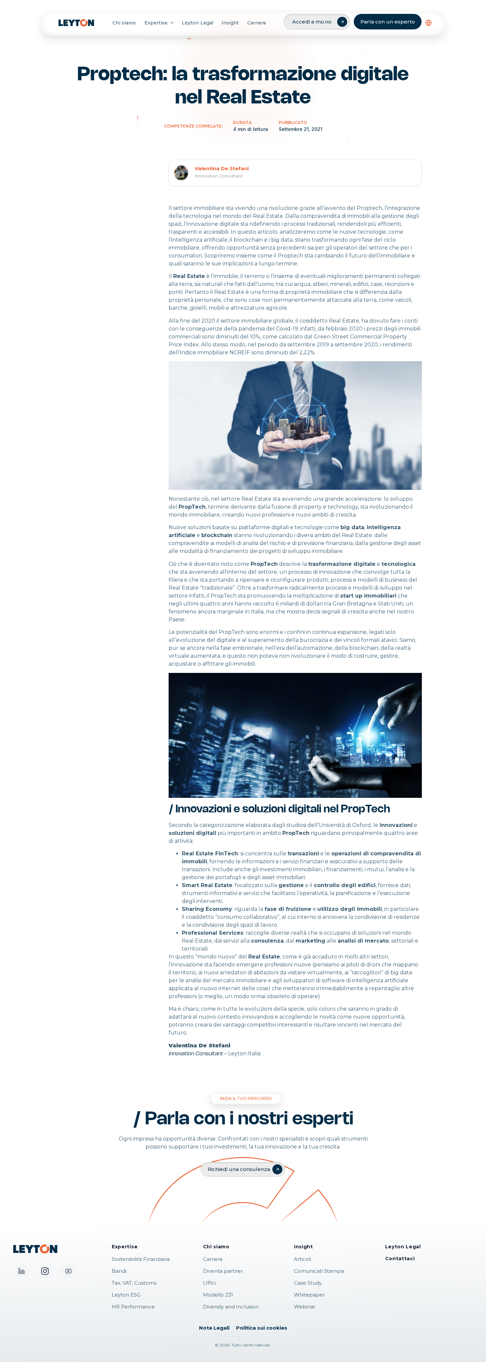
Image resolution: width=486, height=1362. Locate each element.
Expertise (156, 23)
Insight (230, 23)
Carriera (256, 23)
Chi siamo (124, 23)
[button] (428, 22)
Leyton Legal (197, 23)
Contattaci (400, 1259)
